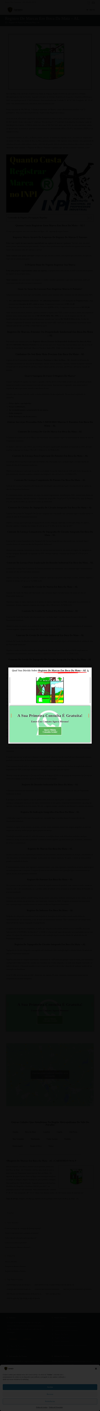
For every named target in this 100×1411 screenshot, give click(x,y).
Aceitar (50, 1387)
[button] (96, 1368)
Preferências (50, 1401)
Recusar (50, 1394)
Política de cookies (42, 1407)
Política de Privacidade (56, 1407)
